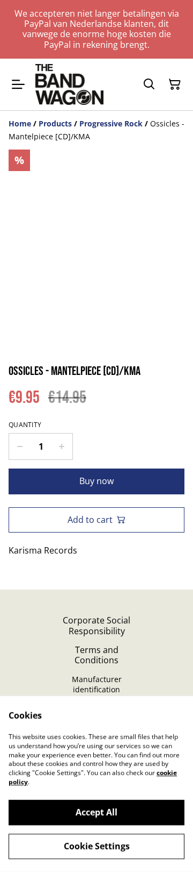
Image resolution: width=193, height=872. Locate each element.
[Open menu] (18, 84)
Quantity (25, 425)
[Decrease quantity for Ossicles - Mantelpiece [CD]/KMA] (20, 446)
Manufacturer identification (97, 684)
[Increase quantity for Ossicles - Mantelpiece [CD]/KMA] (62, 446)
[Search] (149, 84)
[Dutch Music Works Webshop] (69, 84)
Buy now (96, 481)
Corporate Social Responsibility (96, 625)
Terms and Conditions (96, 655)
